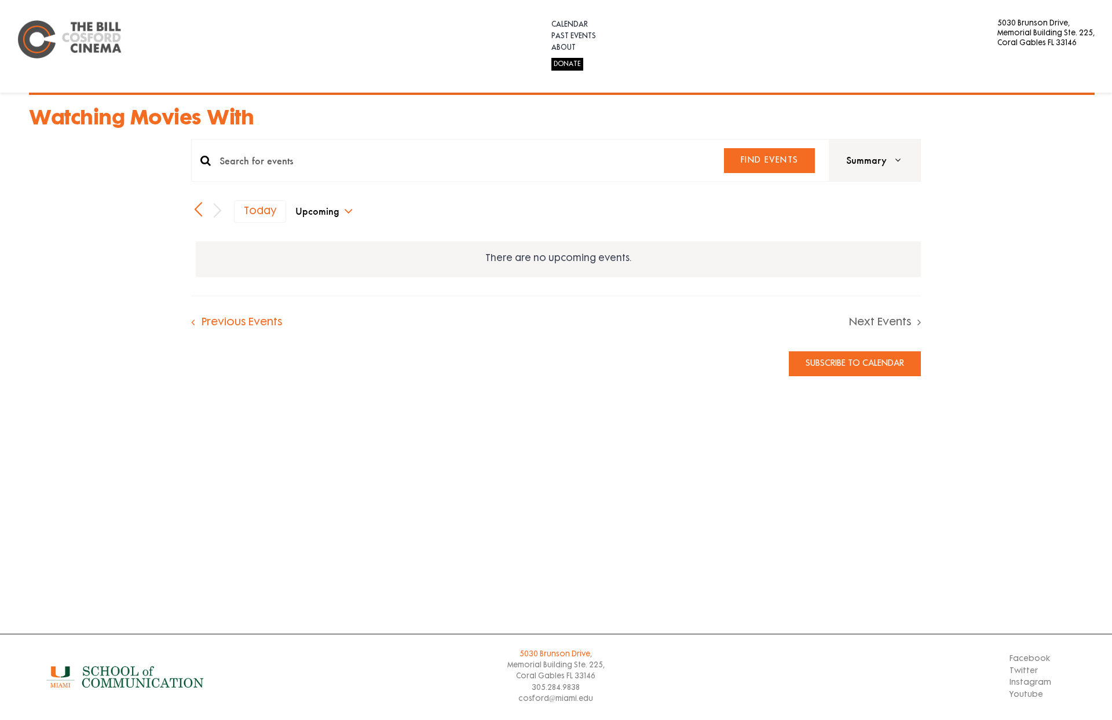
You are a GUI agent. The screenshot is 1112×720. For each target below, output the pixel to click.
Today (260, 211)
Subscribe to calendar (855, 363)
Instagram (1030, 682)
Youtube (1026, 695)
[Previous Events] (198, 210)
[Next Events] (218, 211)
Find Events (769, 160)
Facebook (1029, 659)
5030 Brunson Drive (555, 654)
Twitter (1023, 671)
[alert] (558, 259)
